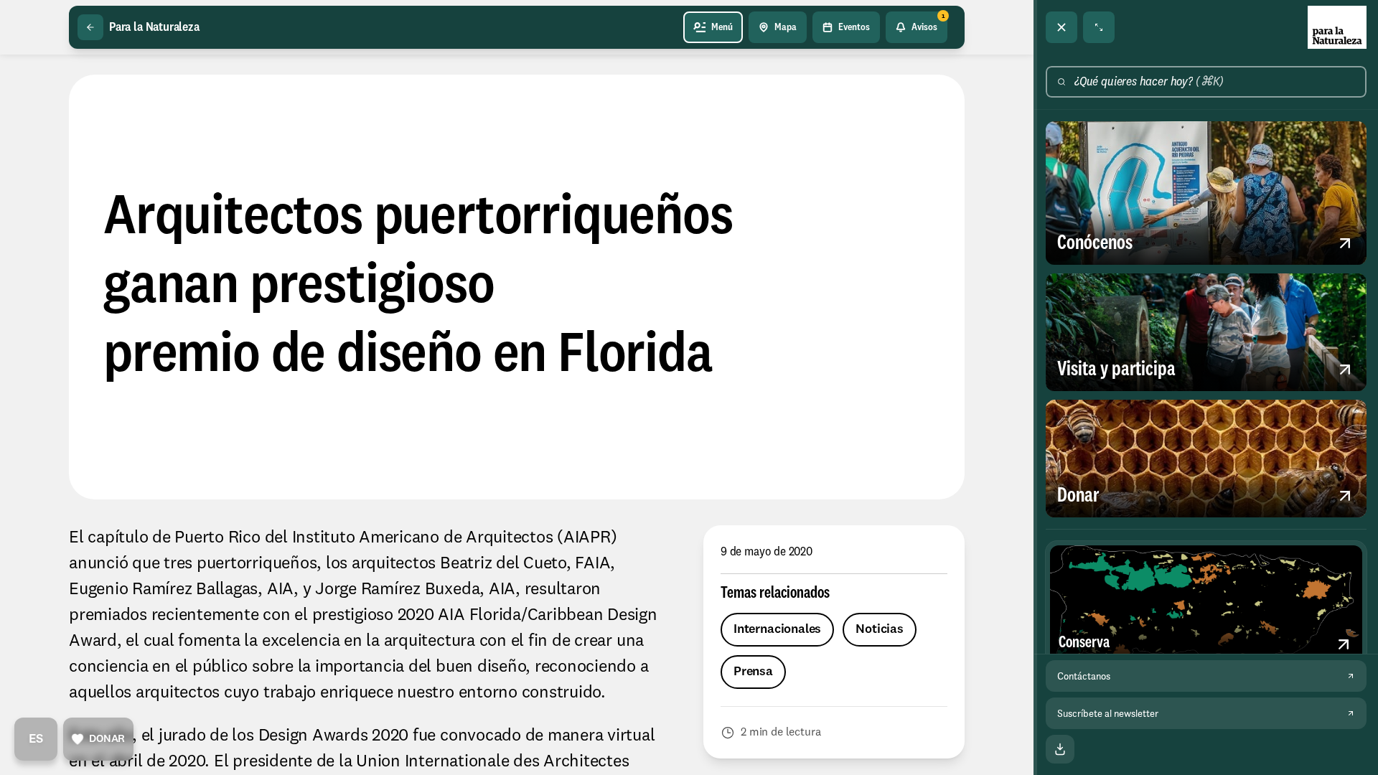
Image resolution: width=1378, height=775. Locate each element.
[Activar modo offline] (1060, 749)
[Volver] (90, 27)
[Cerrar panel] (1061, 27)
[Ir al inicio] (1337, 27)
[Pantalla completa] (1099, 27)
